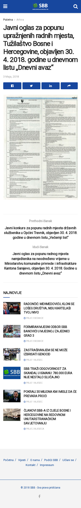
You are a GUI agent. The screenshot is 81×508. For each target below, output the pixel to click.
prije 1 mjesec (34, 360)
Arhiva (20, 19)
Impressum (47, 465)
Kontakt (30, 465)
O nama (35, 460)
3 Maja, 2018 (11, 76)
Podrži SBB (51, 460)
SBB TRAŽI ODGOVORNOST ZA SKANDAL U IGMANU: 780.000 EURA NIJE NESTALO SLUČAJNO (48, 373)
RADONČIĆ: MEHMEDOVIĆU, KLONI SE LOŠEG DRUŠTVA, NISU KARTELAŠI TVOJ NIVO (49, 308)
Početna (8, 19)
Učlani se (68, 460)
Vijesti (22, 460)
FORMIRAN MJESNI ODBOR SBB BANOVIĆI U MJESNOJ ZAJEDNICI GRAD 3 (47, 331)
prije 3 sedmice (34, 318)
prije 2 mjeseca (35, 429)
